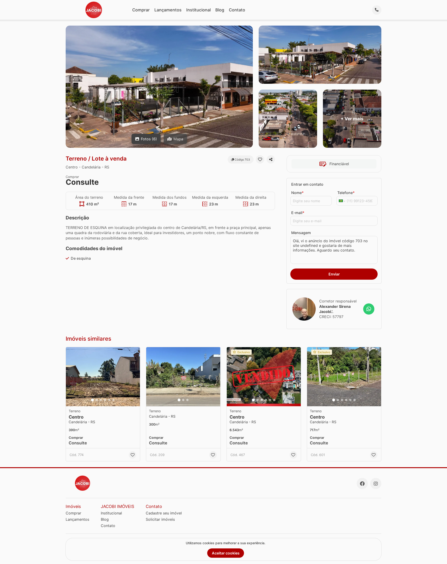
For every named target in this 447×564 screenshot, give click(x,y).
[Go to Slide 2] (96, 400)
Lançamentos (168, 9)
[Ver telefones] (376, 10)
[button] (103, 376)
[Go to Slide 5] (109, 400)
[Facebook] (362, 483)
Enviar (334, 274)
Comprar (141, 9)
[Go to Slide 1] (92, 400)
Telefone (346, 192)
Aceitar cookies (226, 553)
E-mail (297, 212)
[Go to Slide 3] (101, 400)
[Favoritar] (260, 159)
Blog (219, 9)
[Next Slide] (135, 376)
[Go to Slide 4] (105, 400)
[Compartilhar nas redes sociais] (271, 159)
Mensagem (301, 232)
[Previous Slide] (71, 376)
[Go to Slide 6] (113, 400)
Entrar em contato (307, 184)
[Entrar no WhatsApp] (368, 309)
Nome (297, 192)
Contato (237, 9)
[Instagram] (375, 483)
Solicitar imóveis (160, 519)
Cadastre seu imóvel (164, 513)
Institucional (198, 9)
